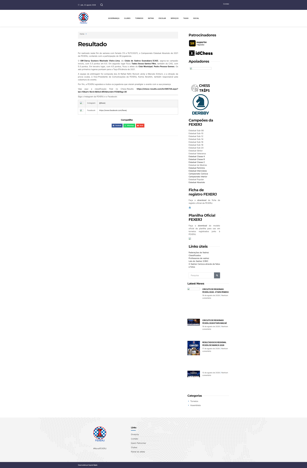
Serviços (174, 18)
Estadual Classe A (197, 156)
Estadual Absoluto (197, 182)
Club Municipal (145, 66)
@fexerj (102, 103)
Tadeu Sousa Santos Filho (144, 63)
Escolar (162, 18)
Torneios (139, 18)
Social (196, 18)
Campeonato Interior (198, 176)
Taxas (185, 18)
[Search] (217, 275)
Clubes (127, 18)
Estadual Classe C (197, 162)
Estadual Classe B (197, 159)
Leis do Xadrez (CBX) (198, 261)
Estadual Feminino (197, 168)
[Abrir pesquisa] (101, 4)
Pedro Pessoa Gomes (164, 66)
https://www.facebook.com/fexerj (113, 110)
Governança (113, 18)
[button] (117, 125)
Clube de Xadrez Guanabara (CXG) (141, 60)
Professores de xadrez (199, 258)
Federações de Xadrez (199, 252)
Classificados (195, 255)
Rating (151, 18)
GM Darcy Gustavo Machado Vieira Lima (100, 60)
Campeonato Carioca (198, 173)
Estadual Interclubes (198, 171)
